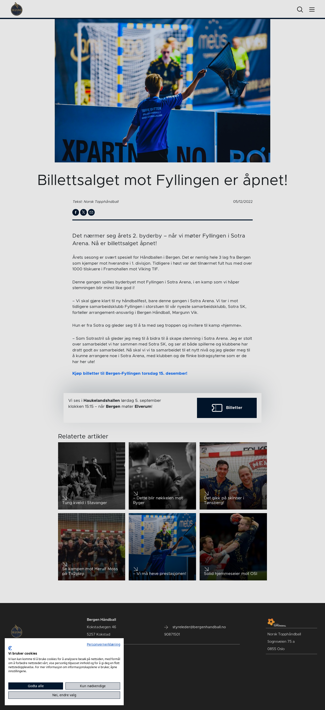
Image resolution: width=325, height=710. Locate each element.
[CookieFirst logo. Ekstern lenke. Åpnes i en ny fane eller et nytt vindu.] (10, 648)
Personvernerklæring (103, 644)
